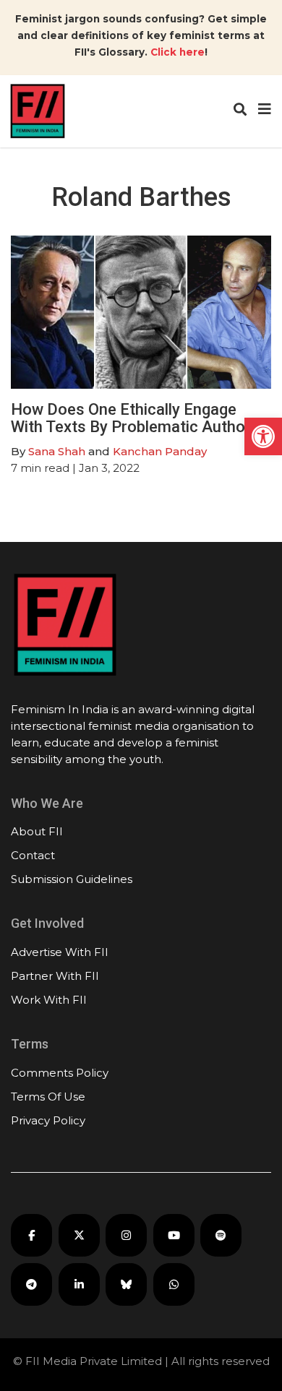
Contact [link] (33, 855)
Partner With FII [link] (55, 976)
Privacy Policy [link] (48, 1120)
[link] (263, 436)
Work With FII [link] (49, 1000)
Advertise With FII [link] (59, 952)
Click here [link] (177, 52)
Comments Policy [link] (59, 1073)
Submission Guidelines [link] (71, 879)
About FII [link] (37, 831)
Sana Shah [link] (56, 451)
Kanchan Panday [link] (160, 451)
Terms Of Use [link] (48, 1096)
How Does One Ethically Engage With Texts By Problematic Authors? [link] (139, 418)
